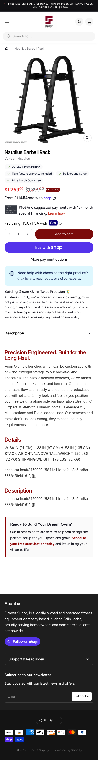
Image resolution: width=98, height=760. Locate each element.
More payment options (49, 259)
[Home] (7, 48)
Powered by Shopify (67, 750)
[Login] (79, 22)
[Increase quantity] (27, 234)
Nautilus (23, 159)
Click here (24, 278)
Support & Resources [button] (26, 659)
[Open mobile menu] (7, 22)
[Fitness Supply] (49, 21)
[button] (49, 333)
